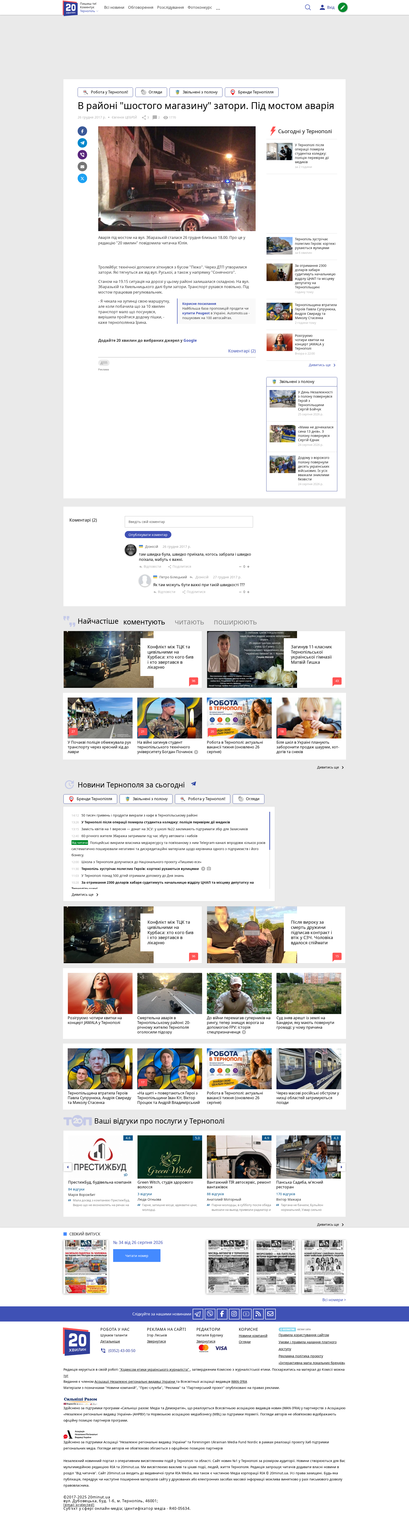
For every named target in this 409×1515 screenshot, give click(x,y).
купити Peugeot (196, 313)
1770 (169, 117)
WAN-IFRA (239, 1381)
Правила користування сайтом (304, 1335)
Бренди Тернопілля (256, 92)
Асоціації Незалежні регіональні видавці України (135, 1381)
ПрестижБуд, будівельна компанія (99, 1182)
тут (65, 1375)
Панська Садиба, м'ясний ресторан (299, 1184)
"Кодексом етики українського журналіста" (154, 1369)
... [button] (218, 7)
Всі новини (114, 7)
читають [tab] (189, 622)
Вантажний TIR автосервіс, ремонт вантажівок (239, 1184)
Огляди (155, 92)
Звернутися (156, 1341)
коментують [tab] (144, 622)
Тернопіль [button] (88, 11)
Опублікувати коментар (148, 534)
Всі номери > (334, 1300)
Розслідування (170, 7)
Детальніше (110, 1341)
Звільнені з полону (200, 92)
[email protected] (78, 1504)
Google (190, 340)
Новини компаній (253, 1335)
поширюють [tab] (235, 622)
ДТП (104, 362)
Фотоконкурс (200, 7)
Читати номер (136, 1255)
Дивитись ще (323, 365)
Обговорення (140, 7)
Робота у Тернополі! (109, 92)
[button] (193, 784)
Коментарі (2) (242, 351)
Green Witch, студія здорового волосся (165, 1184)
